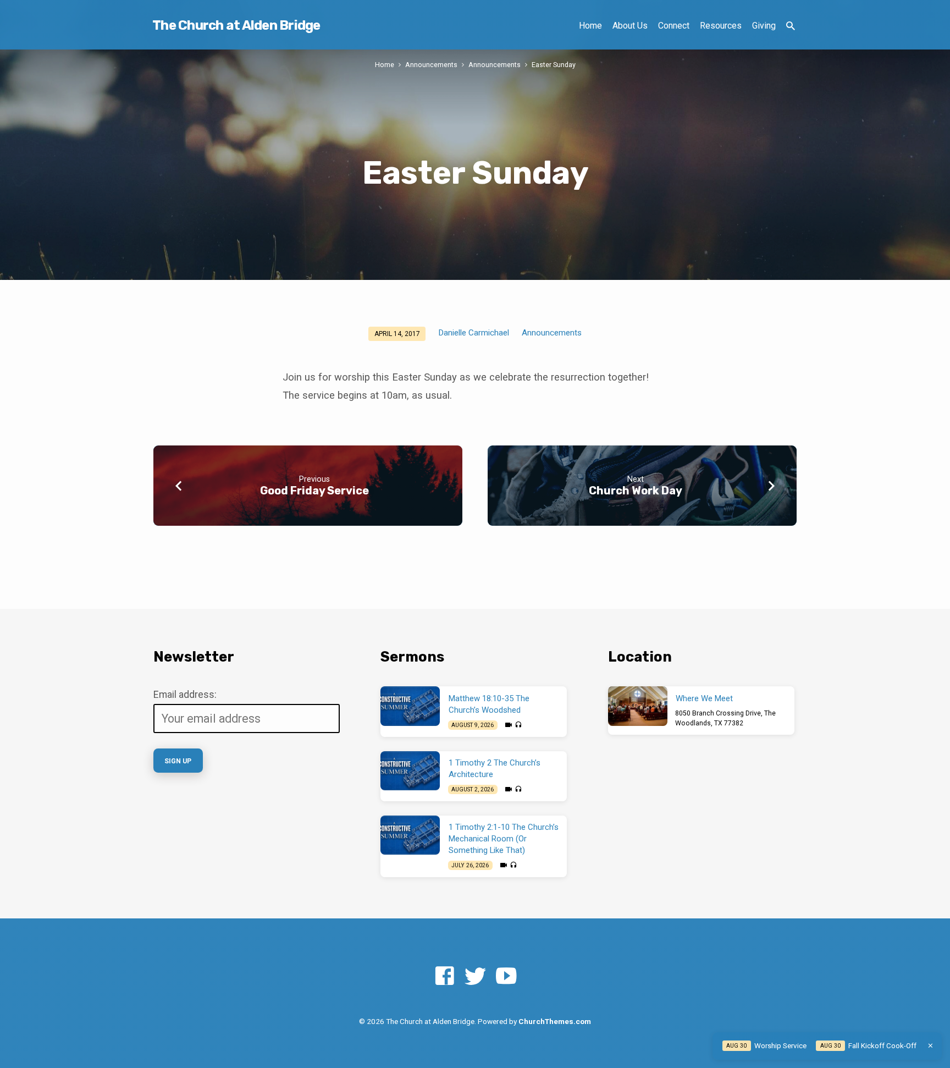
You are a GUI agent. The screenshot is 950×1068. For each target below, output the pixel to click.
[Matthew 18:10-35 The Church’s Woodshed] (410, 706)
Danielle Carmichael (473, 333)
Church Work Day (635, 490)
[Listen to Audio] (518, 725)
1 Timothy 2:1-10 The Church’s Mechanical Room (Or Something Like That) (504, 838)
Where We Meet (704, 698)
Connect (673, 25)
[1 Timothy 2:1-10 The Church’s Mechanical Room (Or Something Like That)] (410, 835)
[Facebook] (444, 976)
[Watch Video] (508, 725)
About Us (630, 25)
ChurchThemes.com (554, 1021)
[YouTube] (506, 976)
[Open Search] (791, 26)
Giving (764, 25)
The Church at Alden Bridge (236, 25)
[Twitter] (475, 976)
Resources (721, 25)
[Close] (930, 1046)
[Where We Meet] (637, 706)
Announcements (431, 64)
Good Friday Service (314, 490)
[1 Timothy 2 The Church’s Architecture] (410, 771)
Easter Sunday (554, 64)
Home (590, 25)
